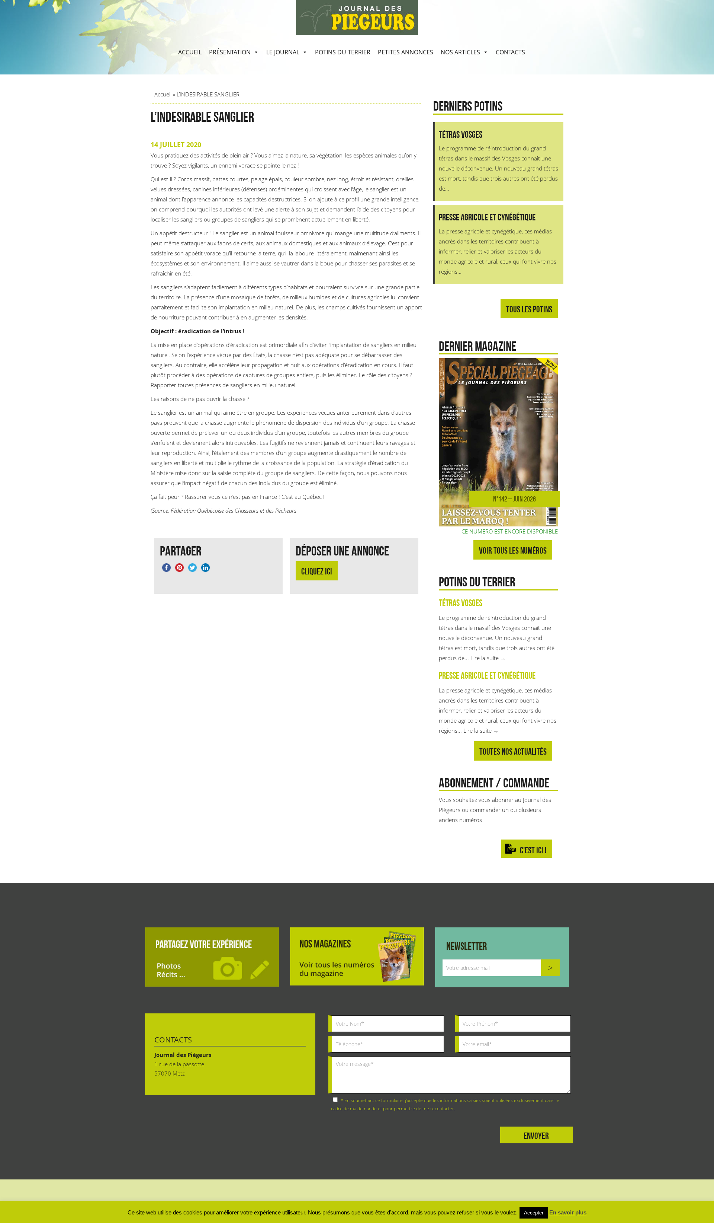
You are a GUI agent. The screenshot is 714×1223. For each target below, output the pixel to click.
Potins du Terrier (342, 52)
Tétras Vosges (460, 603)
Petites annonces (405, 52)
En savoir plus (567, 1212)
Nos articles (460, 52)
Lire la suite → (488, 658)
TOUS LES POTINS (529, 309)
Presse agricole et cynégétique (487, 675)
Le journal (282, 52)
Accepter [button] (533, 1213)
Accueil (190, 52)
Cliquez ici (316, 571)
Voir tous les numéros (513, 550)
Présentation (230, 52)
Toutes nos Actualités (513, 751)
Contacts (510, 52)
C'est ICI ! (533, 850)
